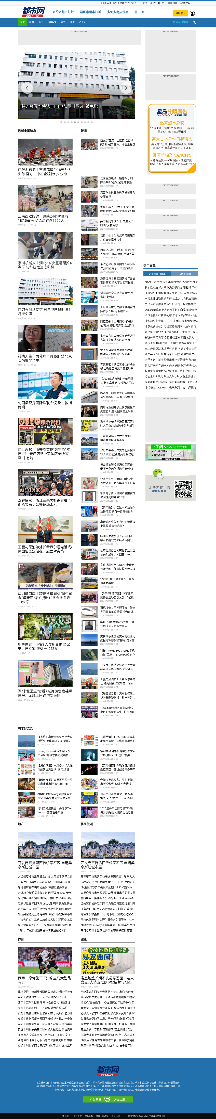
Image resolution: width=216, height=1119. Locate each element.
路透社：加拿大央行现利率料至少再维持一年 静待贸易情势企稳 (117, 397)
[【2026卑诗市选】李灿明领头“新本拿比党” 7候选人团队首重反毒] (89, 383)
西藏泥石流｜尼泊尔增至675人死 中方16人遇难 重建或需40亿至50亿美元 (117, 254)
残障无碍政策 (102, 1116)
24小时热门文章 (157, 273)
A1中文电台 (186, 3)
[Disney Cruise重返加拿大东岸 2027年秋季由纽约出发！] (26, 755)
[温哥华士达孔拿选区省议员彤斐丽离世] (89, 197)
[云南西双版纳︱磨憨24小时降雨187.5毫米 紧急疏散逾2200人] (45, 198)
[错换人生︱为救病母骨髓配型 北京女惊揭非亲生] (45, 338)
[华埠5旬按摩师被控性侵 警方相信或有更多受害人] (89, 626)
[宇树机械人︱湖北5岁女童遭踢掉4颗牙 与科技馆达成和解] (45, 245)
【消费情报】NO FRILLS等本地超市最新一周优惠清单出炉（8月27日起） (117, 741)
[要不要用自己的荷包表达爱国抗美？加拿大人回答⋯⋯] (89, 554)
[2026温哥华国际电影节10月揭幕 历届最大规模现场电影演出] (89, 812)
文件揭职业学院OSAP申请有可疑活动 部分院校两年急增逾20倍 (117, 568)
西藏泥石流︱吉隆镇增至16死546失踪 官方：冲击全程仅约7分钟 (44, 172)
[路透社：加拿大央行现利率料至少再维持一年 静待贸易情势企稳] (89, 397)
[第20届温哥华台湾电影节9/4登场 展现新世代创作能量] (89, 755)
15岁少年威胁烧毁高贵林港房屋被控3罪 (42, 930)
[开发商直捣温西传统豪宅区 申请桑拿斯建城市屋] (89, 440)
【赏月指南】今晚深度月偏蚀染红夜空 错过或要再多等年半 (117, 769)
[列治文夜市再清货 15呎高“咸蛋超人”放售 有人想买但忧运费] (89, 798)
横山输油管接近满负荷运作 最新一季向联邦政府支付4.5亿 (117, 468)
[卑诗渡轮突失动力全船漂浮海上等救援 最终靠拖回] (89, 526)
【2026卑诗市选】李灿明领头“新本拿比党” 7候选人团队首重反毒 (117, 382)
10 (92, 122)
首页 (22, 22)
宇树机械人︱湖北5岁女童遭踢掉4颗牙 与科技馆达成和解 (45, 265)
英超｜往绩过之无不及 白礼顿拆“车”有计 (42, 997)
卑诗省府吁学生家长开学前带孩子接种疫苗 (106, 930)
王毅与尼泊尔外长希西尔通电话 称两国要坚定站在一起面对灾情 (45, 549)
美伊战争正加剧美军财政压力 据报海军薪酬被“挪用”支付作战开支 (117, 640)
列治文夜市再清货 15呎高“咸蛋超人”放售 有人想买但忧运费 (117, 798)
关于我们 (66, 1116)
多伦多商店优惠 (117, 12)
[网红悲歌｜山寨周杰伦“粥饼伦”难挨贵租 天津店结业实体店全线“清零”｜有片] (45, 431)
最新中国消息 (27, 131)
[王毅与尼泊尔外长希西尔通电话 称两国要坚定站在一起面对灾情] (45, 529)
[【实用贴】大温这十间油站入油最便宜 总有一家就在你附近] (89, 511)
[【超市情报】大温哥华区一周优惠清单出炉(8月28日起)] (26, 784)
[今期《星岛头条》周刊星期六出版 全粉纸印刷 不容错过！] (89, 784)
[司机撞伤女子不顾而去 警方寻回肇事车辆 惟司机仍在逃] (89, 612)
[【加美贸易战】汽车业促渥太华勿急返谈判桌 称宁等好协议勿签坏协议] (89, 697)
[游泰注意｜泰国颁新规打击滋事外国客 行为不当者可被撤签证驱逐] (89, 282)
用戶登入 (181, 13)
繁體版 (185, 22)
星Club (139, 12)
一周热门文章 (184, 273)
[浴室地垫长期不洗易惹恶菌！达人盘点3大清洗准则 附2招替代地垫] (89, 426)
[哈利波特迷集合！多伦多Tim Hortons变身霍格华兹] (26, 812)
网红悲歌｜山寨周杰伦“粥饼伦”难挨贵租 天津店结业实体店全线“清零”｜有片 (44, 454)
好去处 (82, 22)
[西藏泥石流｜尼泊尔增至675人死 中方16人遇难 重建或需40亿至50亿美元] (89, 254)
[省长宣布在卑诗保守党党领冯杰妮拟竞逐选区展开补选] (89, 340)
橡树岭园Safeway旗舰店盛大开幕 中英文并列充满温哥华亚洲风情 (54, 798)
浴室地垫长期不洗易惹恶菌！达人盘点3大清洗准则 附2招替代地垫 (117, 425)
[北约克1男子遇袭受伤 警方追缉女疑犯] (89, 583)
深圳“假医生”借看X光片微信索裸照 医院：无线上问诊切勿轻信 (45, 693)
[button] (194, 23)
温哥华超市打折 (90, 12)
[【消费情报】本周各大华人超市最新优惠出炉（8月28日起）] (26, 769)
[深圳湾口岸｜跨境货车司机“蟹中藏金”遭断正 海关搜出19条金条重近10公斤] (45, 576)
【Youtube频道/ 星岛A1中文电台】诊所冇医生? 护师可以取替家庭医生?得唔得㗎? (117, 712)
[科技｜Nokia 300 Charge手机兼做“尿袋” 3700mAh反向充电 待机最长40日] (89, 655)
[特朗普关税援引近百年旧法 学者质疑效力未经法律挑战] (89, 540)
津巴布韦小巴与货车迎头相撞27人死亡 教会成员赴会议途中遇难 (117, 454)
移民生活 (52, 22)
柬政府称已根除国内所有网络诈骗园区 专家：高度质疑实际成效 (117, 268)
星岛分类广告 (157, 3)
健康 (72, 22)
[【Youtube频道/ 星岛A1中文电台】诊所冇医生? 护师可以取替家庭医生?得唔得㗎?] (89, 712)
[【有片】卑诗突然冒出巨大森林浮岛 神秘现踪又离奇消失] (89, 669)
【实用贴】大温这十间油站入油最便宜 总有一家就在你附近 (117, 511)
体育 (63, 22)
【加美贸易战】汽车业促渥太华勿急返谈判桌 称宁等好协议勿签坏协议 (117, 697)
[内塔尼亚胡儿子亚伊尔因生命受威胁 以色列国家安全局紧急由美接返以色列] (89, 411)
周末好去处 (25, 728)
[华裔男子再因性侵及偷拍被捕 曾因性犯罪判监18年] (89, 497)
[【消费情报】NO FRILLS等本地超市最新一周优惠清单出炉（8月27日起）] (89, 741)
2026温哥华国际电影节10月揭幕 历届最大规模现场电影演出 (117, 812)
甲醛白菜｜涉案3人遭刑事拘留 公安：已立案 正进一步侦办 (44, 647)
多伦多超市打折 (63, 12)
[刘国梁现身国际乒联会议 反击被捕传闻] (45, 385)
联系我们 (116, 1116)
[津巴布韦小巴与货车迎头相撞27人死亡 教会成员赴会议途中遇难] (89, 454)
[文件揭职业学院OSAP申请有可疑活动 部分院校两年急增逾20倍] (89, 569)
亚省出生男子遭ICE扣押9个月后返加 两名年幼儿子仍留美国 (117, 483)
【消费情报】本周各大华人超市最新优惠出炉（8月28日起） (55, 769)
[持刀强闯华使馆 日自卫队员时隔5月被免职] (45, 291)
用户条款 (78, 1116)
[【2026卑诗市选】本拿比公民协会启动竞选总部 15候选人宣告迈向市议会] (89, 597)
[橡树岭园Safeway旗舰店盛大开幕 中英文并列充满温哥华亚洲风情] (26, 798)
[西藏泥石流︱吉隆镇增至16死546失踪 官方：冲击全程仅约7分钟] (45, 152)
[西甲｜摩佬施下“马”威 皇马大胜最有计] (45, 960)
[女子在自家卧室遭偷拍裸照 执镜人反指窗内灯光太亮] (89, 354)
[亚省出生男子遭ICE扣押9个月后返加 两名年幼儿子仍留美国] (89, 483)
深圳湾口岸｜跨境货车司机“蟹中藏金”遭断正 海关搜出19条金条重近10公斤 (45, 598)
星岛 (144, 3)
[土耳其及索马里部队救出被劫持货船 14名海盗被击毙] (89, 311)
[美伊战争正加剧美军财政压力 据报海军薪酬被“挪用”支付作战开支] (89, 640)
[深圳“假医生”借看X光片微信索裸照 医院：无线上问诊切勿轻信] (45, 673)
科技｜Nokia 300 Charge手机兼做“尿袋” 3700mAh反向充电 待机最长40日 (117, 654)
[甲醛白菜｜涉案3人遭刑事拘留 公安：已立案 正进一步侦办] (45, 626)
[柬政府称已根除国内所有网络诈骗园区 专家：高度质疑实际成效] (89, 268)
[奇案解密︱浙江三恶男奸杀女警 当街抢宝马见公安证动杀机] (45, 482)
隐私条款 (89, 1116)
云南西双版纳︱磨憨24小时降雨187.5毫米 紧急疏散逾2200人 (43, 218)
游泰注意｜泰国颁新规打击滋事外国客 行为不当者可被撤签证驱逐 (117, 282)
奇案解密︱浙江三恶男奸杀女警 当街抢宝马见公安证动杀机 (45, 502)
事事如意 (172, 3)
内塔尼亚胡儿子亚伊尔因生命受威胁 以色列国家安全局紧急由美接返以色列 (117, 411)
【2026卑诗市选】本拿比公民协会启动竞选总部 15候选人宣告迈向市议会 (117, 597)
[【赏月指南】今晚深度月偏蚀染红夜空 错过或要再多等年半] (89, 769)
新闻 (31, 22)
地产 (40, 22)
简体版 (176, 22)
